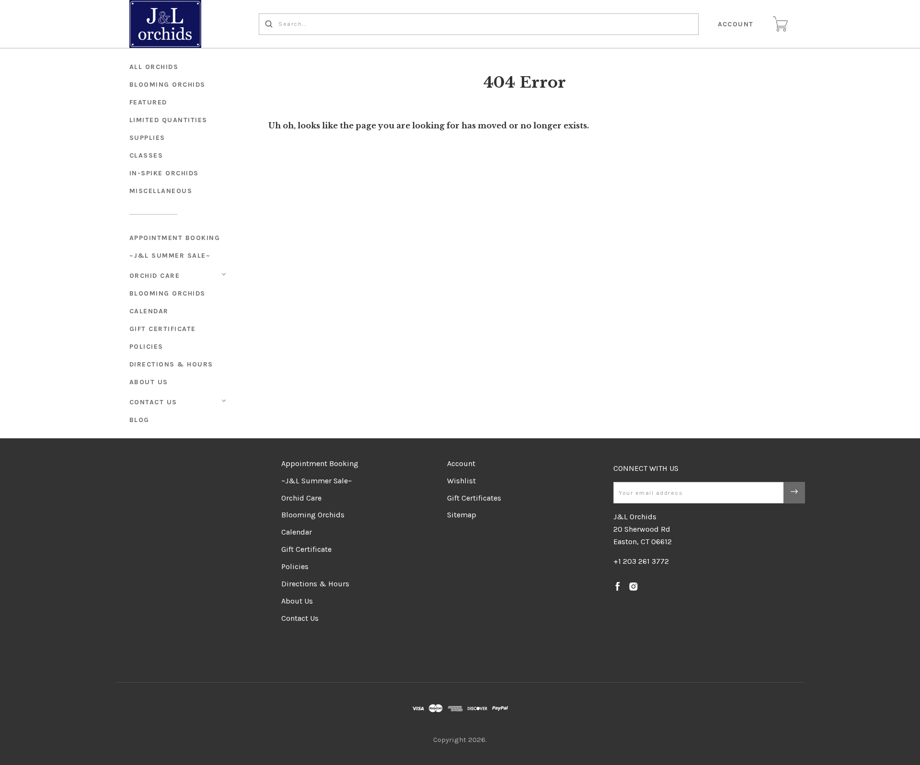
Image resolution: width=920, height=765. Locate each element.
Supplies (147, 138)
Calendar (149, 311)
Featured (148, 102)
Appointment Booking (174, 238)
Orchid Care (154, 276)
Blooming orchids (167, 84)
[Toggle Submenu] (224, 274)
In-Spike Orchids (164, 173)
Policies (146, 347)
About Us (148, 382)
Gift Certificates (474, 497)
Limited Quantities (168, 120)
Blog (139, 420)
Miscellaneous (161, 191)
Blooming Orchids (167, 293)
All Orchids (154, 67)
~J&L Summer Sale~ (170, 255)
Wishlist (461, 480)
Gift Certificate (162, 329)
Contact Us (153, 402)
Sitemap (461, 514)
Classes (146, 155)
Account (736, 24)
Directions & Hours (171, 364)
